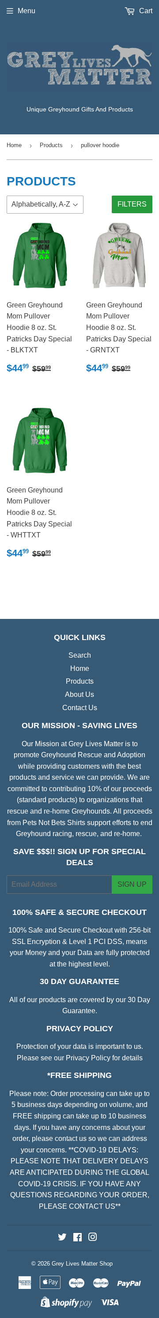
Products (51, 145)
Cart (144, 11)
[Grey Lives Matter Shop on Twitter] (62, 1238)
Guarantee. (79, 1010)
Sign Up (132, 884)
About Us (79, 694)
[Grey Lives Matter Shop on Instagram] (92, 1238)
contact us (71, 1138)
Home (14, 145)
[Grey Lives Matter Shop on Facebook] (77, 1238)
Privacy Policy (88, 1058)
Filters (132, 204)
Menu (26, 11)
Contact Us (79, 707)
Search (79, 655)
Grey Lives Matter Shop (82, 1263)
